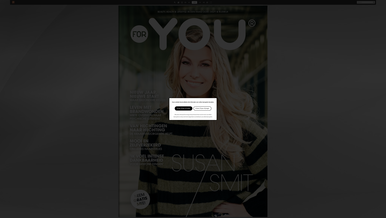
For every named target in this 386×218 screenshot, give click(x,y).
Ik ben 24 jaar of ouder (183, 108)
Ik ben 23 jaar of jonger (202, 108)
